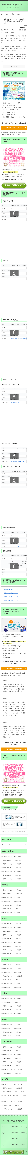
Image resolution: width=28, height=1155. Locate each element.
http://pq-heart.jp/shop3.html (17, 461)
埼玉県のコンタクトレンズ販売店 (12, 897)
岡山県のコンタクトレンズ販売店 (12, 998)
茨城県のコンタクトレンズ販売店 (12, 901)
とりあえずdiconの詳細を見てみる (14, 668)
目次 (12, 66)
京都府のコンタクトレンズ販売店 (12, 964)
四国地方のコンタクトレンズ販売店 (12, 1101)
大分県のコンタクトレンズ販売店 (12, 1062)
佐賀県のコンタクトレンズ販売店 (12, 1054)
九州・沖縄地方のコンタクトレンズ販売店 (14, 1091)
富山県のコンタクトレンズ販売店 (12, 942)
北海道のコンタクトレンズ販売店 (12, 856)
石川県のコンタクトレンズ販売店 (12, 938)
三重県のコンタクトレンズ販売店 (12, 972)
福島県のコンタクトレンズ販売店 (12, 879)
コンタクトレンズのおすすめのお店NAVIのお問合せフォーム (13, 1144)
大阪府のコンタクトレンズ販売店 (12, 987)
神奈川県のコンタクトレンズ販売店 (12, 893)
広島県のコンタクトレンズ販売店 (12, 1013)
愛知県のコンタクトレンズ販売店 (12, 950)
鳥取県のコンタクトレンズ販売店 (12, 1006)
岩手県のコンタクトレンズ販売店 (12, 864)
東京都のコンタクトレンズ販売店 (12, 890)
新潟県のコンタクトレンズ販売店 (12, 946)
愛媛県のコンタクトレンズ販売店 (12, 1028)
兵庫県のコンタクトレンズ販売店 (12, 983)
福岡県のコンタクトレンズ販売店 (12, 1047)
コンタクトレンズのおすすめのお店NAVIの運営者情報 (13, 1133)
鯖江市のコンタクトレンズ (11, 593)
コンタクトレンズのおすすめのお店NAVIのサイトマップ (13, 1138)
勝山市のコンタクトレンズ (11, 589)
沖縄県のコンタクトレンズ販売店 (12, 1073)
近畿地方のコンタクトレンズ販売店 (12, 1105)
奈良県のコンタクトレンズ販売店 (12, 979)
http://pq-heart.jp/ (15, 402)
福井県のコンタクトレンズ (11, 600)
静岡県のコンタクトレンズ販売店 (12, 953)
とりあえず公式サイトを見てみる (14, 127)
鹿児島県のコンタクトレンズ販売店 (12, 1069)
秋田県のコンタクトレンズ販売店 (12, 871)
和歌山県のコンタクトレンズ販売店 (12, 976)
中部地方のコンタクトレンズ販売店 (10, 807)
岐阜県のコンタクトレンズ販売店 (12, 923)
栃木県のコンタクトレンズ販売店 (12, 905)
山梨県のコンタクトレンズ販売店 (12, 931)
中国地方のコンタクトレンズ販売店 (12, 1084)
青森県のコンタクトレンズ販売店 (12, 860)
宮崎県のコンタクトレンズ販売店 (12, 1058)
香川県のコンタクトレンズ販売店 (12, 1032)
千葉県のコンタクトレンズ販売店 (12, 912)
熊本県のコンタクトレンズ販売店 (12, 1065)
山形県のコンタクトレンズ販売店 (12, 875)
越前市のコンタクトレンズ (11, 596)
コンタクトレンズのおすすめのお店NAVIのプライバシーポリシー (13, 1127)
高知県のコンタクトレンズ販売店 (12, 1024)
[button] (25, 845)
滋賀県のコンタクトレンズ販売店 (12, 968)
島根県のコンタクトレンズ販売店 (12, 1002)
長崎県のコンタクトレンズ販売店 (12, 1050)
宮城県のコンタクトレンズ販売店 (12, 867)
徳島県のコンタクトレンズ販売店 (12, 1035)
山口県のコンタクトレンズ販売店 (12, 1009)
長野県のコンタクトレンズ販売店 (12, 927)
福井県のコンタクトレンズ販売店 (9, 809)
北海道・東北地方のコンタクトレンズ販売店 (13, 1096)
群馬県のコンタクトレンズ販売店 (12, 908)
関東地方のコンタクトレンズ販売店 (12, 1109)
